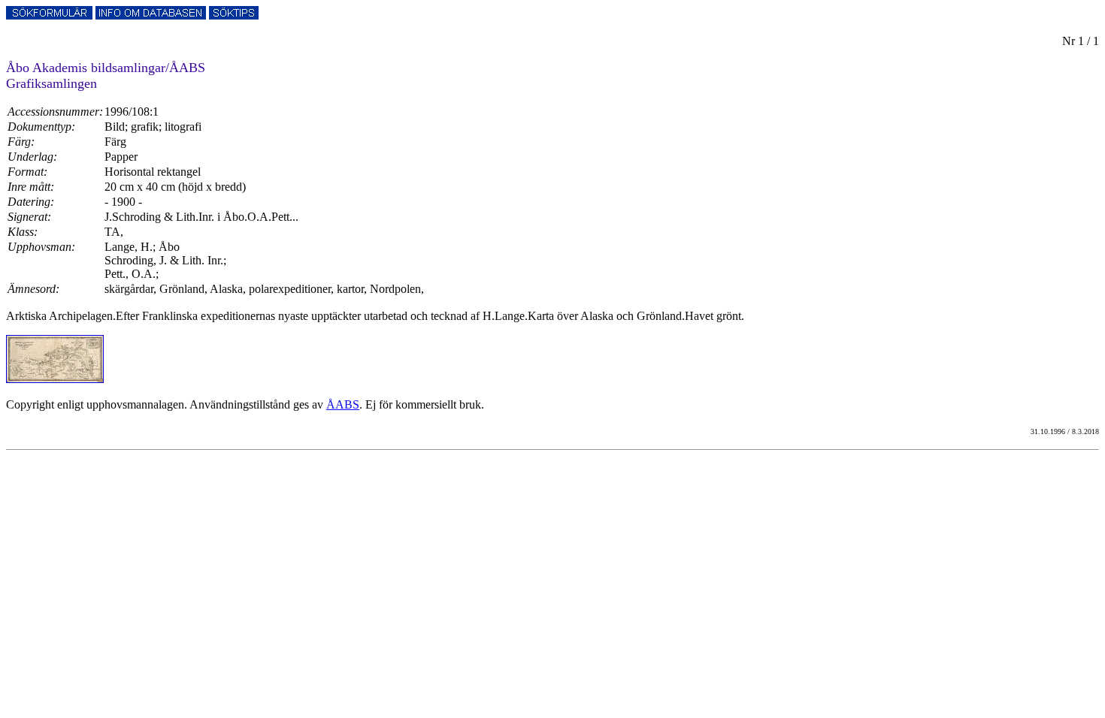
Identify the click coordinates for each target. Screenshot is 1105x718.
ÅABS (342, 404)
